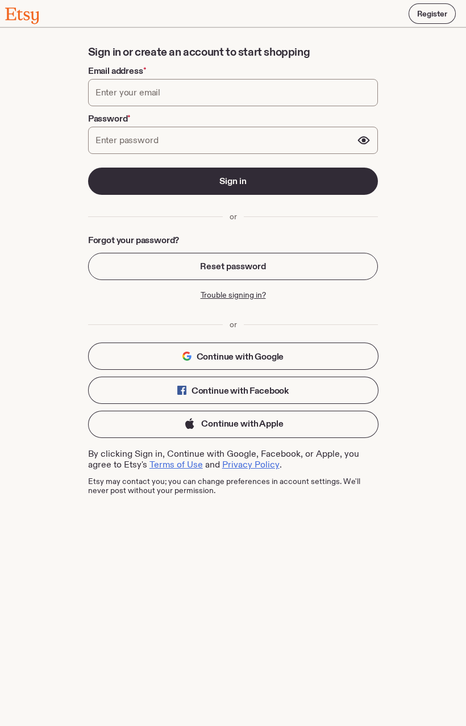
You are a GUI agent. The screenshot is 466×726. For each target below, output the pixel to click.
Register (432, 13)
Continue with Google (239, 356)
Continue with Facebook (239, 390)
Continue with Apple (242, 423)
